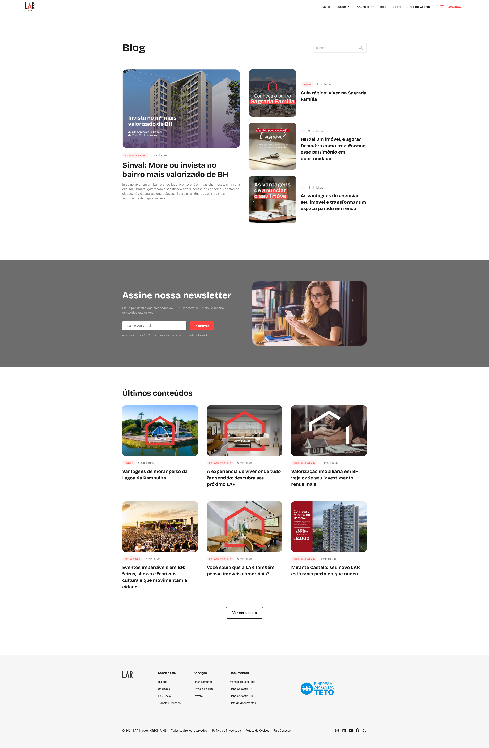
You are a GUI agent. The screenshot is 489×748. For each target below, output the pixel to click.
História (162, 681)
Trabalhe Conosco (169, 703)
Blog (383, 7)
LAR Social (164, 696)
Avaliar (325, 7)
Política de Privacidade (226, 730)
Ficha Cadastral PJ (241, 696)
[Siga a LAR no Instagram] (337, 730)
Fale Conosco (282, 730)
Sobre (397, 7)
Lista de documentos (243, 703)
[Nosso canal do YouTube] (350, 730)
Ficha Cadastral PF (241, 688)
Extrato (198, 696)
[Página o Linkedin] (344, 730)
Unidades (164, 688)
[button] (343, 7)
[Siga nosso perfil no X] (364, 730)
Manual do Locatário (242, 681)
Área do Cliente (418, 7)
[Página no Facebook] (357, 730)
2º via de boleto (204, 688)
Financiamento (203, 681)
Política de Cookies (257, 730)
